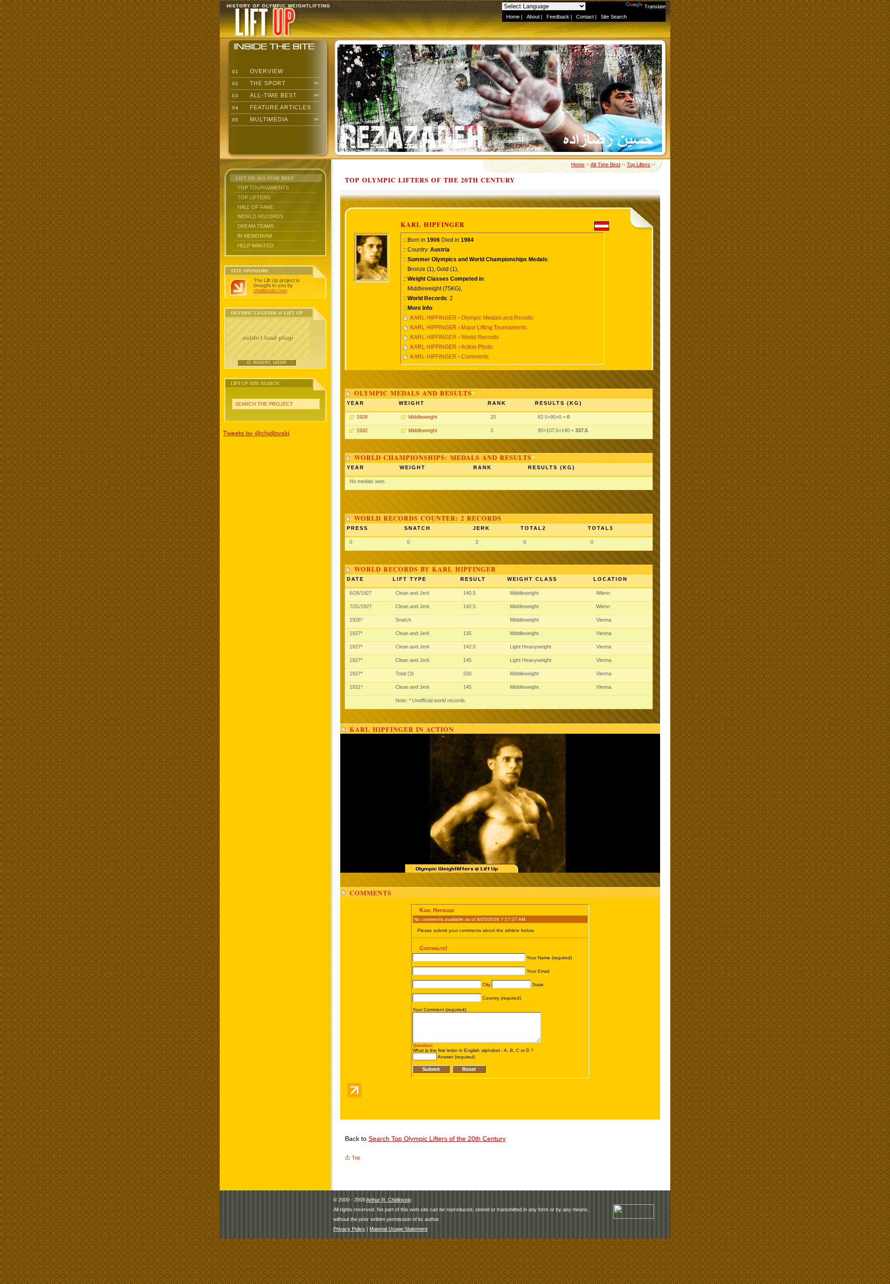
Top (356, 1157)
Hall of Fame (255, 207)
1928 (362, 417)
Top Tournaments (263, 187)
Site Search (614, 16)
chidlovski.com (270, 290)
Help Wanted (255, 245)
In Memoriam (254, 236)
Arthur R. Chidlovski (388, 1199)
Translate (655, 6)
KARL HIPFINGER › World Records (454, 337)
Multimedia (259, 119)
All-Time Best (263, 95)
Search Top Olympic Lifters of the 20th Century (437, 1138)
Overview (256, 71)
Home (513, 16)
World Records (260, 216)
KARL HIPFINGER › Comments (449, 356)
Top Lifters (253, 197)
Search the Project (264, 404)
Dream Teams (255, 226)
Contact (585, 16)
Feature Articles (270, 107)
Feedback (558, 16)
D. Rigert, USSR (266, 362)
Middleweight (422, 417)
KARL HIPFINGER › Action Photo (451, 347)
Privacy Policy (349, 1229)
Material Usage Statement (398, 1229)
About (533, 16)
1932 (362, 430)
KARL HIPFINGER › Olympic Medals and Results (471, 318)
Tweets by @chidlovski (256, 433)
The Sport (258, 83)
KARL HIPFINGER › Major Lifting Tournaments (468, 327)
